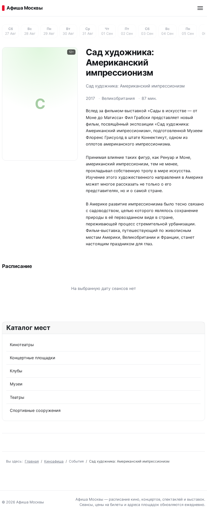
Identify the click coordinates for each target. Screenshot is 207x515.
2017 (90, 98)
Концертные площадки (32, 357)
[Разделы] (200, 8)
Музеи (16, 383)
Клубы (16, 370)
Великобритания (118, 98)
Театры (17, 397)
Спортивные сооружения (35, 410)
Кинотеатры (22, 344)
